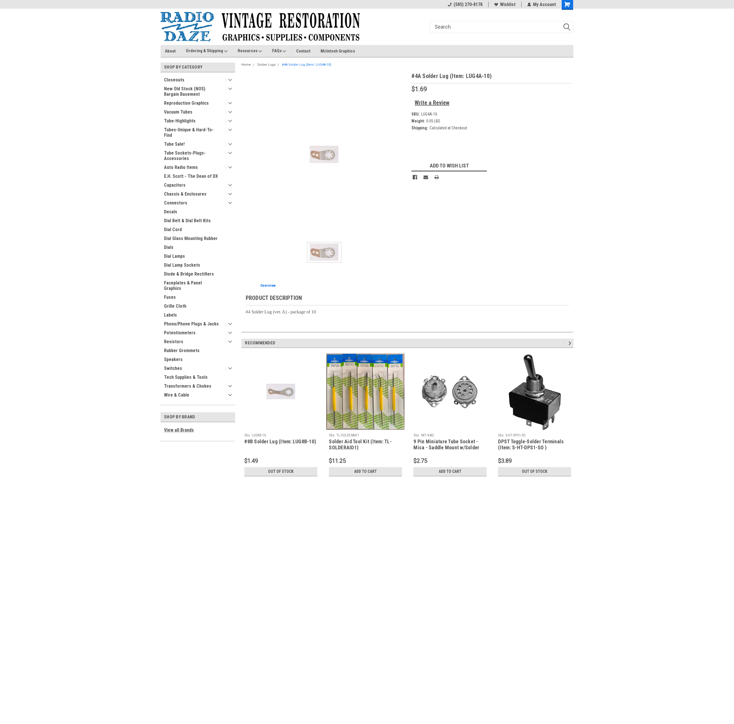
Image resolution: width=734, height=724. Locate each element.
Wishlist (508, 4)
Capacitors (175, 185)
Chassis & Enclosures (185, 194)
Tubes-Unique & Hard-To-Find (189, 132)
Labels (170, 315)
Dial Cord (173, 229)
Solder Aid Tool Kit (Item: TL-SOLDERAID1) (360, 444)
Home (246, 65)
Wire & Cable (176, 395)
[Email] (425, 177)
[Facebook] (415, 177)
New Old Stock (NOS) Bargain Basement (184, 91)
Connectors (175, 203)
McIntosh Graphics (338, 51)
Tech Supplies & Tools (186, 377)
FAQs (277, 50)
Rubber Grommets (182, 350)
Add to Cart (365, 471)
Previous (565, 343)
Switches (173, 368)
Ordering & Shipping (205, 50)
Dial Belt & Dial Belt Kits (187, 220)
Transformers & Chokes (187, 386)
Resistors (173, 341)
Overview (268, 285)
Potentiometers (180, 332)
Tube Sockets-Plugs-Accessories (185, 155)
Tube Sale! (174, 144)
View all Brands (179, 430)
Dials (168, 247)
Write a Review (432, 102)
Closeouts (174, 80)
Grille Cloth (175, 306)
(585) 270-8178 (468, 4)
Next (571, 343)
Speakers (173, 359)
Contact (303, 51)
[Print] (436, 177)
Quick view (281, 426)
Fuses (170, 297)
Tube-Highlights (180, 121)
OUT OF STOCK (281, 471)
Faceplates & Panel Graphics (183, 285)
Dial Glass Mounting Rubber (191, 238)
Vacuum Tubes (178, 112)
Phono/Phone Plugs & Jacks (191, 324)
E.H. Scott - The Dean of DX (191, 176)
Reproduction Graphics (186, 103)
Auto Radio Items (181, 167)
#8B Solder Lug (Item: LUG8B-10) (280, 441)
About (170, 51)
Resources (248, 50)
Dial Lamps (174, 256)
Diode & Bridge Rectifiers (189, 274)
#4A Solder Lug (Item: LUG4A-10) (306, 65)
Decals (170, 211)
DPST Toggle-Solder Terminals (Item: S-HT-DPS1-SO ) (531, 444)
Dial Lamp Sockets (182, 265)
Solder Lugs (266, 65)
